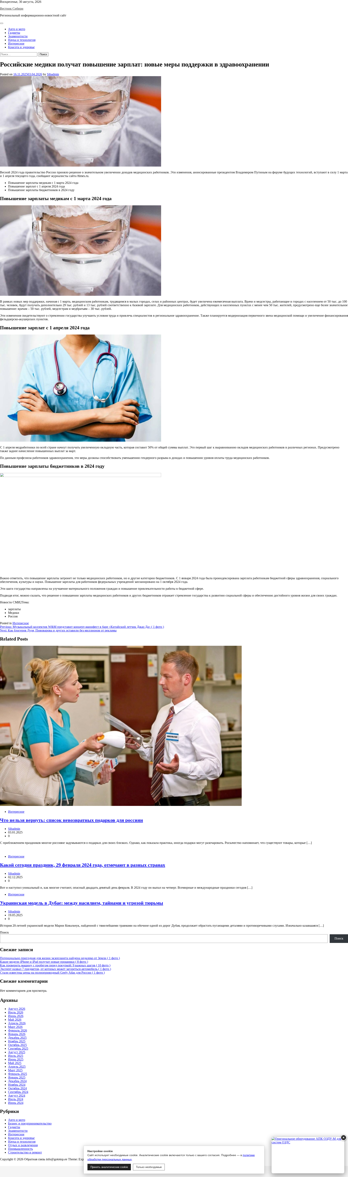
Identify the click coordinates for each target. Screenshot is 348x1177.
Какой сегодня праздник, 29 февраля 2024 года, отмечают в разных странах (82, 865)
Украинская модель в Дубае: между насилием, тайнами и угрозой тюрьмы (81, 903)
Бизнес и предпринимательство (30, 1123)
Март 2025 (15, 1070)
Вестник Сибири (11, 8)
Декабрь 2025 (17, 1037)
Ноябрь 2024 (16, 1084)
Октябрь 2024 (17, 1088)
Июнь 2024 (15, 1102)
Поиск (4, 932)
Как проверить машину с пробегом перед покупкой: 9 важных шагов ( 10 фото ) (55, 965)
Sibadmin (53, 74)
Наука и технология (21, 40)
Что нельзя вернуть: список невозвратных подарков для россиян (71, 820)
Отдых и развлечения (23, 1145)
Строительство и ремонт (25, 1152)
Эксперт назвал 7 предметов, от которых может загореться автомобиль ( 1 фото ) (55, 969)
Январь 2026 (16, 1034)
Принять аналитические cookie (109, 1167)
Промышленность (20, 1148)
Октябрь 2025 (17, 1045)
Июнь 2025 (15, 1059)
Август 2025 (16, 1052)
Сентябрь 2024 (18, 1092)
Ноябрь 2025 (16, 1041)
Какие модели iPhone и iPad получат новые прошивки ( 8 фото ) (44, 961)
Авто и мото (16, 29)
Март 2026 (15, 1027)
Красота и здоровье (21, 47)
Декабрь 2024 (17, 1081)
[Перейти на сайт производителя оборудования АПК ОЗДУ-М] (308, 1155)
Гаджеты (14, 32)
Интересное (16, 43)
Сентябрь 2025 (18, 1048)
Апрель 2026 (17, 1023)
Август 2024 (16, 1095)
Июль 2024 (15, 1099)
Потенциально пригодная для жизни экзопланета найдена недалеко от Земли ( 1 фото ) (60, 958)
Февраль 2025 (17, 1074)
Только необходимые (149, 1167)
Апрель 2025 (17, 1066)
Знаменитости (18, 36)
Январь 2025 (16, 1077)
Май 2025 (14, 1063)
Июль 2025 (15, 1055)
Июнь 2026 (15, 1016)
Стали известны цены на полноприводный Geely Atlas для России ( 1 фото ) (52, 972)
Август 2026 (16, 1008)
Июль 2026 (15, 1012)
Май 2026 (14, 1019)
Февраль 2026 (17, 1030)
